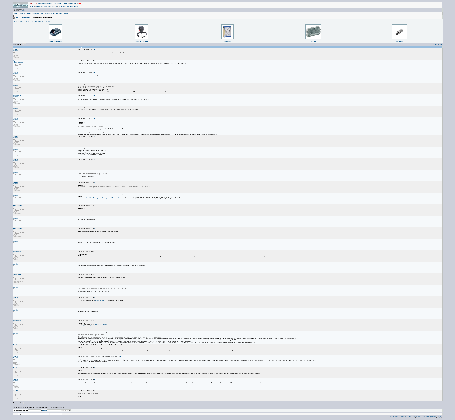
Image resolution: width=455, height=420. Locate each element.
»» (27, 44)
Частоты (60, 3)
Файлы (32, 6)
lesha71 (15, 159)
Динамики (313, 41)
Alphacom (16, 61)
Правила (55, 13)
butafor (15, 148)
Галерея (65, 13)
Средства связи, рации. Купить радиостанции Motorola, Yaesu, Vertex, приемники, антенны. (416, 416)
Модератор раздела (18, 62)
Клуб (67, 6)
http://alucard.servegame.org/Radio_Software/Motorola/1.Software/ (104, 198)
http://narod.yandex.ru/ (101, 324)
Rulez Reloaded (17, 205)
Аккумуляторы (227, 41)
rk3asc (15, 217)
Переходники (399, 41)
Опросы (22, 13)
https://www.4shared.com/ (90, 325)
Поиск (42, 13)
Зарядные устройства (55, 41)
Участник (15, 50)
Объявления (42, 3)
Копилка (66, 3)
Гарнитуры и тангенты (141, 41)
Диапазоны (38, 6)
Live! (79, 3)
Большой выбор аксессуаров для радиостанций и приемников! (32, 21)
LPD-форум (61, 6)
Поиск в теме (437, 44)
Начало (16, 13)
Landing (15, 49)
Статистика (35, 13)
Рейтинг (49, 3)
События (28, 13)
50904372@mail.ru (100, 300)
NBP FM (15, 72)
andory (23, 10)
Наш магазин (33, 3)
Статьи (55, 3)
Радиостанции (74, 6)
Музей (51, 6)
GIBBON (15, 84)
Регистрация (48, 13)
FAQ (60, 13)
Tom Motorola (17, 95)
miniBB (439, 417)
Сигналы (45, 6)
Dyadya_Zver (17, 263)
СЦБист (15, 107)
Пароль (44, 410)
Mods (55, 6)
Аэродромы (73, 3)
